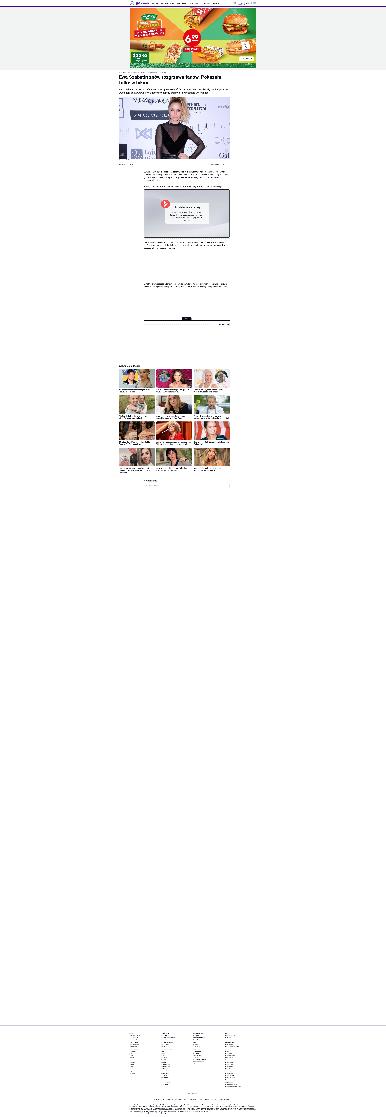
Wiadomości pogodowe (199, 1059)
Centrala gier (164, 1077)
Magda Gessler (165, 1044)
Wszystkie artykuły (198, 1051)
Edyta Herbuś (229, 1044)
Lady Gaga (164, 1046)
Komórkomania (165, 1066)
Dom (162, 1051)
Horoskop (164, 1057)
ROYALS (216, 3)
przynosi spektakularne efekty (204, 242)
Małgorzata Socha (134, 1044)
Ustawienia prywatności (223, 1099)
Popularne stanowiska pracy (233, 1086)
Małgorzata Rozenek (166, 1042)
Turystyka (164, 1060)
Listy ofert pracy (229, 1082)
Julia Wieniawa (133, 1037)
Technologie (132, 1057)
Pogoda (131, 1071)
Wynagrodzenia (165, 1082)
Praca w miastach (230, 1077)
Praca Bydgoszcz (230, 1073)
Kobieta (131, 1064)
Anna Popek (196, 1046)
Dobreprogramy (165, 1064)
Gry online (132, 1073)
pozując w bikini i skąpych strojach (159, 248)
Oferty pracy (228, 1053)
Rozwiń (186, 318)
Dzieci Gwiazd (182, 3)
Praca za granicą (230, 1080)
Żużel (162, 1080)
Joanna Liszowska (230, 1040)
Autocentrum (165, 1073)
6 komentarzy (214, 165)
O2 (194, 1064)
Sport (130, 1053)
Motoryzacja (132, 1062)
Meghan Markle (133, 1042)
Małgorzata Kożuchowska (168, 1037)
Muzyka (155, 3)
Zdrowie (131, 1066)
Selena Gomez (165, 1040)
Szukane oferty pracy (231, 1084)
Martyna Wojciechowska (232, 1046)
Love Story (194, 3)
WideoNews (206, 3)
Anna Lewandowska (134, 1035)
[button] (240, 3)
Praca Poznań (229, 1064)
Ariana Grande (133, 1040)
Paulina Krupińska (230, 1035)
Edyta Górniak (165, 1035)
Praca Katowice (229, 1075)
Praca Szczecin (229, 1069)
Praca (131, 1069)
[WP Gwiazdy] (144, 3)
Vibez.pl (195, 1057)
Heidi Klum (196, 1040)
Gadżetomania (165, 1069)
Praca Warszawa (230, 1055)
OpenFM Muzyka (197, 1055)
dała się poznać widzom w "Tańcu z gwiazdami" (178, 172)
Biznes (131, 1055)
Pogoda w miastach (198, 1062)
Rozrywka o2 (164, 1084)
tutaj (167, 1113)
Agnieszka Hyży (133, 1046)
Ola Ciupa (196, 1035)
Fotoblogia (164, 1071)
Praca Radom (229, 1066)
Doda (194, 1042)
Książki (163, 1053)
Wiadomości (132, 1051)
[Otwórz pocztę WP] (234, 3)
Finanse (131, 1060)
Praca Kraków (229, 1057)
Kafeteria (163, 1062)
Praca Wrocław (229, 1062)
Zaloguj (248, 3)
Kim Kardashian (197, 1044)
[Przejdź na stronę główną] (132, 5)
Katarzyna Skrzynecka (199, 1037)
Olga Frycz (228, 1037)
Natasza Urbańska (230, 1042)
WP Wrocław (164, 1075)
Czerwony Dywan (167, 3)
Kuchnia (163, 1055)
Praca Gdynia (229, 1071)
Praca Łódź (228, 1060)
